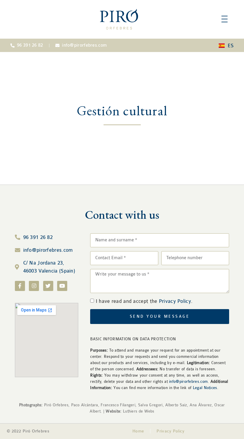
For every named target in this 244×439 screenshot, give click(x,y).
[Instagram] (34, 286)
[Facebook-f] (20, 286)
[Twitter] (48, 286)
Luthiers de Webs (138, 411)
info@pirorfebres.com (188, 381)
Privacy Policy (175, 301)
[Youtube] (62, 286)
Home (138, 431)
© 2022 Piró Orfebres (28, 431)
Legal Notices (205, 387)
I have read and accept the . (144, 301)
